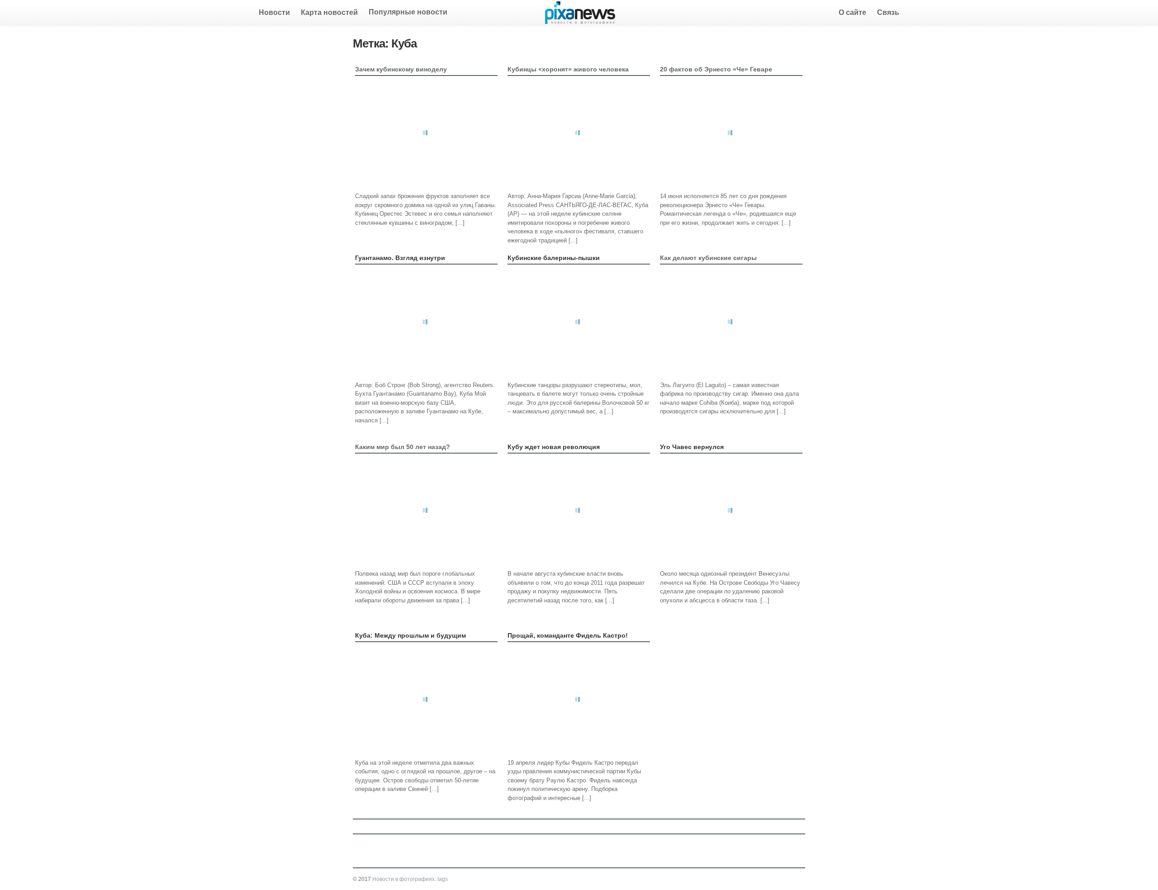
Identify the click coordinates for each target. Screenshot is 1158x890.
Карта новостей (329, 12)
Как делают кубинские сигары (708, 257)
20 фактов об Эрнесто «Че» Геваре (716, 69)
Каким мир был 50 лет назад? (402, 446)
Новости (274, 12)
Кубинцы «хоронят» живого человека (568, 69)
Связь (888, 12)
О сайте (852, 12)
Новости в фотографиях (403, 879)
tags (442, 879)
